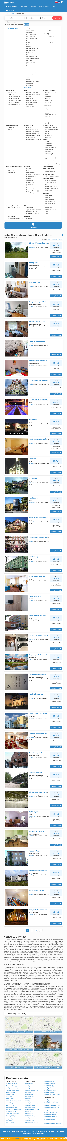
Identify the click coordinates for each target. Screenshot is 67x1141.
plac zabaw (30, 184)
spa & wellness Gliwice (12, 1107)
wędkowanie (49, 162)
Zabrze (31, 659)
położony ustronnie (51, 201)
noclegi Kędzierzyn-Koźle (32, 1104)
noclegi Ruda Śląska (30, 1085)
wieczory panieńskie (51, 188)
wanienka (30, 193)
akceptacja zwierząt (32, 92)
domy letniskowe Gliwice (12, 1087)
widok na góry (49, 207)
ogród (47, 123)
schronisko (29, 69)
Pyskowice (31, 777)
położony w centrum (51, 203)
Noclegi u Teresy (34, 851)
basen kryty (49, 143)
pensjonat (29, 60)
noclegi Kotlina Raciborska (51, 1102)
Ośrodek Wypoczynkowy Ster (39, 243)
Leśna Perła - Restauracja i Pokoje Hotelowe (44, 733)
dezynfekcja (30, 207)
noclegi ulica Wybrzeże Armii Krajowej (54, 1123)
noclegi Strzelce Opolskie (32, 1109)
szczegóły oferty (55, 256)
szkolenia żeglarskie (14, 207)
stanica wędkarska (31, 73)
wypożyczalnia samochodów (49, 136)
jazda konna (49, 151)
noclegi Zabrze (29, 1083)
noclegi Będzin (29, 1102)
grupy (29, 218)
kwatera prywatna (31, 50)
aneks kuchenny (50, 92)
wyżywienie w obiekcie (33, 139)
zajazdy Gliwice (10, 1122)
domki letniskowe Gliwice (12, 1090)
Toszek (31, 914)
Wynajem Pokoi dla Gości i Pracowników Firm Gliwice (47, 321)
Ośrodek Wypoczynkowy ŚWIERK (40, 674)
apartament (29, 32)
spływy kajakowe (50, 158)
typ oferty (27, 28)
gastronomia (29, 83)
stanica (28, 71)
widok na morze (50, 214)
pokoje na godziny (51, 127)
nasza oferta (60, 1131)
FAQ (33, 1131)
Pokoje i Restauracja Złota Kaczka (40, 910)
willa (27, 77)
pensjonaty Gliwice (11, 1111)
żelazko (48, 102)
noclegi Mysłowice (30, 1105)
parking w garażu (32, 102)
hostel (28, 42)
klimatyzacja (49, 96)
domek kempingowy (31, 38)
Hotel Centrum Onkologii (37, 616)
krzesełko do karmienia (33, 174)
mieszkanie (29, 52)
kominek (48, 111)
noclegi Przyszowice (30, 1117)
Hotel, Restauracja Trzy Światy (39, 439)
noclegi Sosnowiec (30, 1107)
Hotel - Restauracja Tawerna (38, 518)
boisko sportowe (50, 147)
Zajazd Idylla (33, 812)
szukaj (58, 18)
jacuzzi (11, 168)
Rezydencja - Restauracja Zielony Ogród (42, 655)
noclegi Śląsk (47, 1099)
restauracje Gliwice (11, 1115)
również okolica (11, 22)
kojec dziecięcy (31, 172)
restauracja (29, 85)
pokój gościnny (30, 62)
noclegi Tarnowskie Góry (31, 1090)
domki (10, 94)
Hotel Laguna (33, 498)
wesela (47, 184)
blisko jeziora (49, 195)
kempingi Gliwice (10, 1098)
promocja (45, 40)
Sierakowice (32, 816)
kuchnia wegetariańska (33, 135)
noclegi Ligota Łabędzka (31, 1122)
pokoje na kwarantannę (33, 213)
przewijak (30, 189)
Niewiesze (32, 247)
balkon (47, 94)
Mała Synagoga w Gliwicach (19, 1068)
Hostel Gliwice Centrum (37, 341)
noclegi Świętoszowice (50, 1090)
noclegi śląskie (48, 1110)
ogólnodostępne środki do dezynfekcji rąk (33, 210)
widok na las (49, 212)
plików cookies (15, 1138)
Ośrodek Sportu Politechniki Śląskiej (41, 792)
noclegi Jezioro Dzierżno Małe (52, 1105)
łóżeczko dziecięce (32, 176)
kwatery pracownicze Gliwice (13, 1100)
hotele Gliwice (9, 1096)
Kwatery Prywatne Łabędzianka (40, 361)
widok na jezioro (50, 209)
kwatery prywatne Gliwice (13, 1102)
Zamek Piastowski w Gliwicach (48, 1050)
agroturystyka (30, 30)
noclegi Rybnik (29, 1094)
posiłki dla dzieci (31, 137)
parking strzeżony (32, 100)
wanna (11, 129)
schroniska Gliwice (11, 1117)
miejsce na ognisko (51, 121)
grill (47, 109)
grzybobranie (49, 149)
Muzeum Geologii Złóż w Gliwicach (48, 1068)
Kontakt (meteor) (17, 1131)
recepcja (48, 131)
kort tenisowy (49, 154)
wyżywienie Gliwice (11, 1092)
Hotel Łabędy (33, 557)
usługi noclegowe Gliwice (13, 1119)
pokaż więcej (28, 87)
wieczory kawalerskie (51, 186)
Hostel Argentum (35, 596)
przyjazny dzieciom (32, 191)
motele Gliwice (10, 1105)
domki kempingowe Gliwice (13, 1089)
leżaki (47, 116)
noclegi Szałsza (29, 1111)
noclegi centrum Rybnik (50, 1114)
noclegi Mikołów (29, 1092)
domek (28, 40)
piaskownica (30, 182)
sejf (47, 133)
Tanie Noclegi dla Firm (36, 753)
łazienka (48, 98)
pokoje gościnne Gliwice (12, 1113)
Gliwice (31, 286)
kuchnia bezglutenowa (33, 131)
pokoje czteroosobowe (15, 96)
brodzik (29, 170)
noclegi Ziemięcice (49, 1089)
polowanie (48, 156)
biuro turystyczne (31, 34)
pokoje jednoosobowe (15, 100)
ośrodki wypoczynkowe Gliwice (14, 1109)
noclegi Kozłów (29, 1115)
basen (47, 141)
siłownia (11, 172)
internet (29, 96)
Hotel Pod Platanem (36, 694)
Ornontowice (32, 267)
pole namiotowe (30, 65)
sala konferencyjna (51, 182)
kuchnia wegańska (32, 133)
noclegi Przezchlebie (49, 1083)
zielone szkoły (49, 190)
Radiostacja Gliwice (19, 1032)
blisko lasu (48, 197)
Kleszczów (32, 522)
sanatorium (29, 67)
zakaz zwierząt (31, 106)
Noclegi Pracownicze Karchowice (40, 635)
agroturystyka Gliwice (11, 1083)
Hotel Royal (33, 459)
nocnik (29, 178)
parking (29, 98)
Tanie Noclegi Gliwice (36, 831)
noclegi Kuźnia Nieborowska (52, 1094)
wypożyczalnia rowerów (52, 164)
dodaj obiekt (27, 1133)
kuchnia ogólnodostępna (50, 113)
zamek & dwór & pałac (32, 81)
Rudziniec (31, 737)
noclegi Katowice (29, 1096)
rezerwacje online (13, 28)
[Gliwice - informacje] (62, 235)
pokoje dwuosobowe (14, 98)
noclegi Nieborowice (49, 1081)
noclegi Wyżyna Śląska (50, 1101)
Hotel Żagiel (33, 419)
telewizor (48, 100)
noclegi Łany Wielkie (49, 1087)
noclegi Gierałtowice (49, 1092)
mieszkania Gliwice (11, 1104)
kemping (28, 46)
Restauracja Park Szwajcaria (38, 871)
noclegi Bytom (29, 1087)
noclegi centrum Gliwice (50, 1112)
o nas (52, 1131)
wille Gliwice (9, 1120)
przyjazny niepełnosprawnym (51, 170)
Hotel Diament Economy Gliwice (40, 537)
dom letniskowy (30, 36)
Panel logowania (38, 1133)
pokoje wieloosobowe (15, 104)
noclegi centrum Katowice (51, 1116)
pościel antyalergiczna (52, 176)
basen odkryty (49, 145)
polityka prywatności (42, 1131)
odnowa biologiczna (31, 56)
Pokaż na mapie (33, 227)
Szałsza (31, 855)
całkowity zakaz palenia (33, 94)
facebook (7, 1131)
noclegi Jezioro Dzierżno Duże (52, 1107)
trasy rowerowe (50, 160)
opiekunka (30, 180)
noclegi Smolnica (48, 1085)
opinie (60, 239)
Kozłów (31, 698)
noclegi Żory (28, 1098)
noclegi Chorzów (29, 1089)
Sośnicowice (32, 482)
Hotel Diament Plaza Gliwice (38, 380)
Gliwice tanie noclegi (49, 1119)
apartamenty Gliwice (11, 1085)
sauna (10, 170)
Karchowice (32, 639)
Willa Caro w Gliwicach (48, 1032)
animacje (29, 168)
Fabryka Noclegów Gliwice (38, 302)
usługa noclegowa (31, 75)
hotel (27, 44)
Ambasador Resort (35, 772)
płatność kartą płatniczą (15, 218)
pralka (11, 127)
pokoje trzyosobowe (14, 102)
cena (44, 28)
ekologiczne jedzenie (33, 129)
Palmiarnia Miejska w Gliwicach (19, 1050)
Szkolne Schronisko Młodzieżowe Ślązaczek (44, 714)
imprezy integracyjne (51, 180)
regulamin (27, 1131)
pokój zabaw (30, 187)
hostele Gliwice (10, 1094)
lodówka (48, 119)
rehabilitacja (30, 104)
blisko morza (49, 199)
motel (27, 54)
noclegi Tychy (28, 1100)
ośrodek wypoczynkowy (32, 58)
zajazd (28, 79)
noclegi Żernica (29, 1113)
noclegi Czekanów (30, 1120)
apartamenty (12, 92)
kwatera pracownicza (32, 48)
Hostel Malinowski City (37, 576)
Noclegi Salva (33, 263)
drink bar (29, 127)
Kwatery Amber (34, 282)
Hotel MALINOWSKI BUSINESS (39, 400)
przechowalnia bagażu (52, 129)
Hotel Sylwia (33, 478)
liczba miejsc (46, 34)
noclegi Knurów (29, 1119)
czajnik (47, 107)
